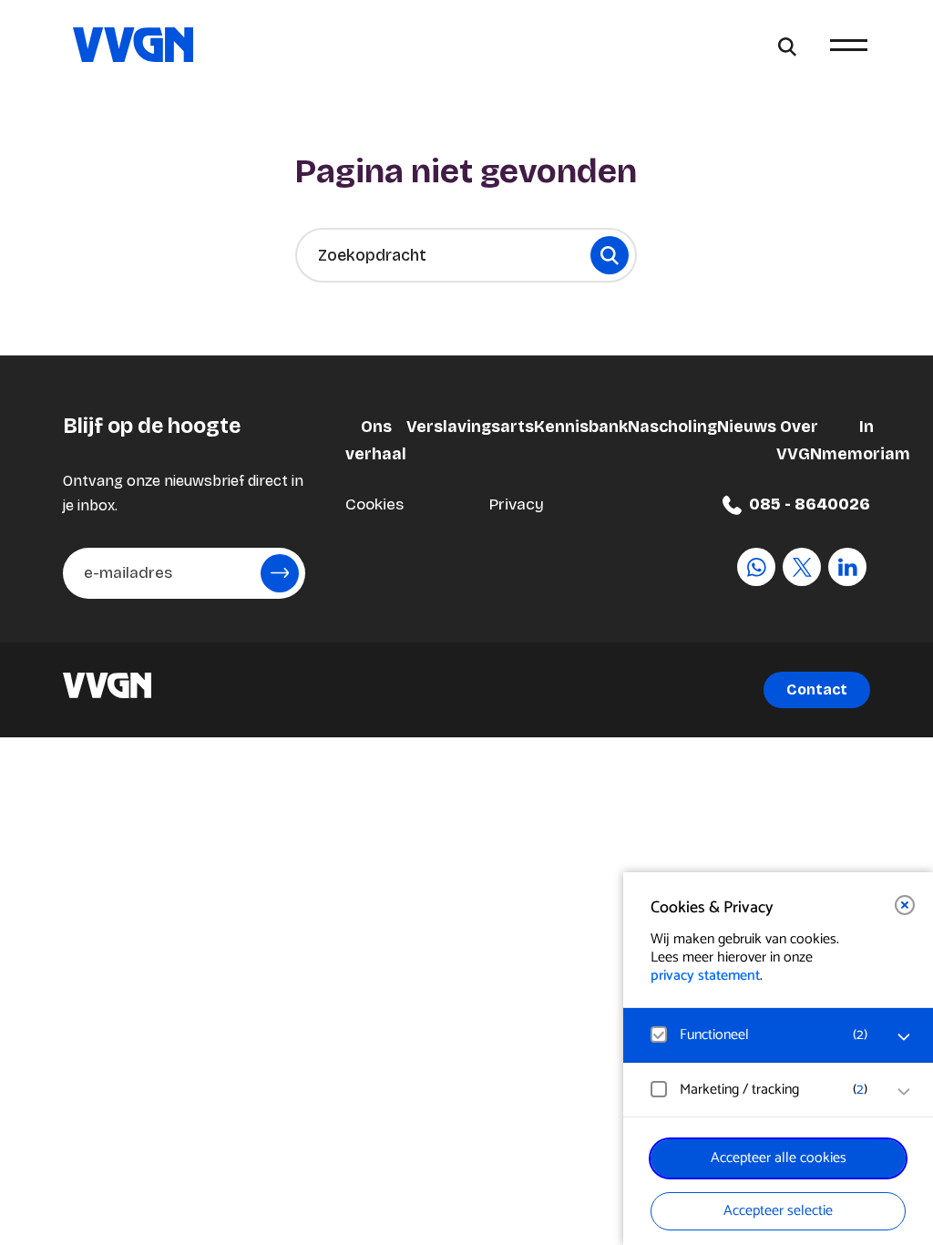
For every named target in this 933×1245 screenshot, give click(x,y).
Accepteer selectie (778, 1211)
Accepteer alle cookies (778, 1158)
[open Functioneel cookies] (904, 1037)
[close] (905, 905)
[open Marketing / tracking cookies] (904, 1092)
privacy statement (705, 975)
